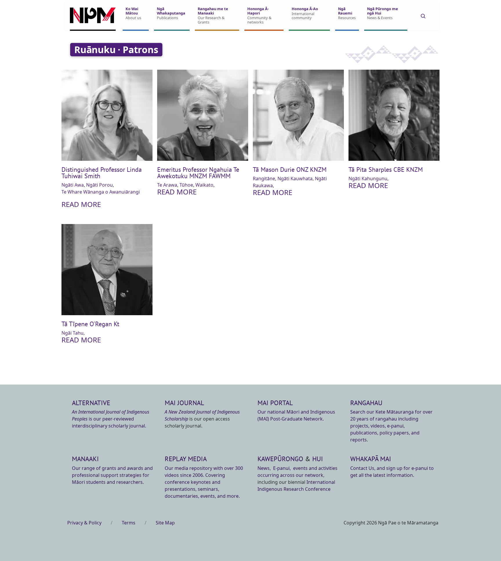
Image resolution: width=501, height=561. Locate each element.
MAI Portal (275, 402)
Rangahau (366, 402)
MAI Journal (184, 402)
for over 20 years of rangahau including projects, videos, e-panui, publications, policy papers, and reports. (391, 426)
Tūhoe (186, 185)
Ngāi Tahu (72, 333)
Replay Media (186, 458)
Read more (81, 204)
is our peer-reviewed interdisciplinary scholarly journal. (110, 419)
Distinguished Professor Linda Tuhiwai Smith (101, 172)
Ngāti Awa (72, 185)
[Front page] (93, 16)
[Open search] (423, 16)
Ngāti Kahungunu (367, 178)
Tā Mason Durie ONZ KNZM (289, 169)
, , (274, 468)
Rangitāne (264, 178)
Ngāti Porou (99, 185)
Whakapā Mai (370, 458)
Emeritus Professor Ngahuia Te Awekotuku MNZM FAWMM (198, 172)
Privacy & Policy (84, 522)
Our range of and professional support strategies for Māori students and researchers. (112, 475)
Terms (128, 522)
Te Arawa (167, 185)
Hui (317, 458)
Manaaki (85, 458)
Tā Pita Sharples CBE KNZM (385, 169)
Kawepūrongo (280, 458)
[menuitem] (136, 13)
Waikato (204, 185)
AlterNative (91, 402)
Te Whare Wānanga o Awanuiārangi (100, 192)
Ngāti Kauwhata (295, 178)
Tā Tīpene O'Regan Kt (90, 324)
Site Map (165, 522)
